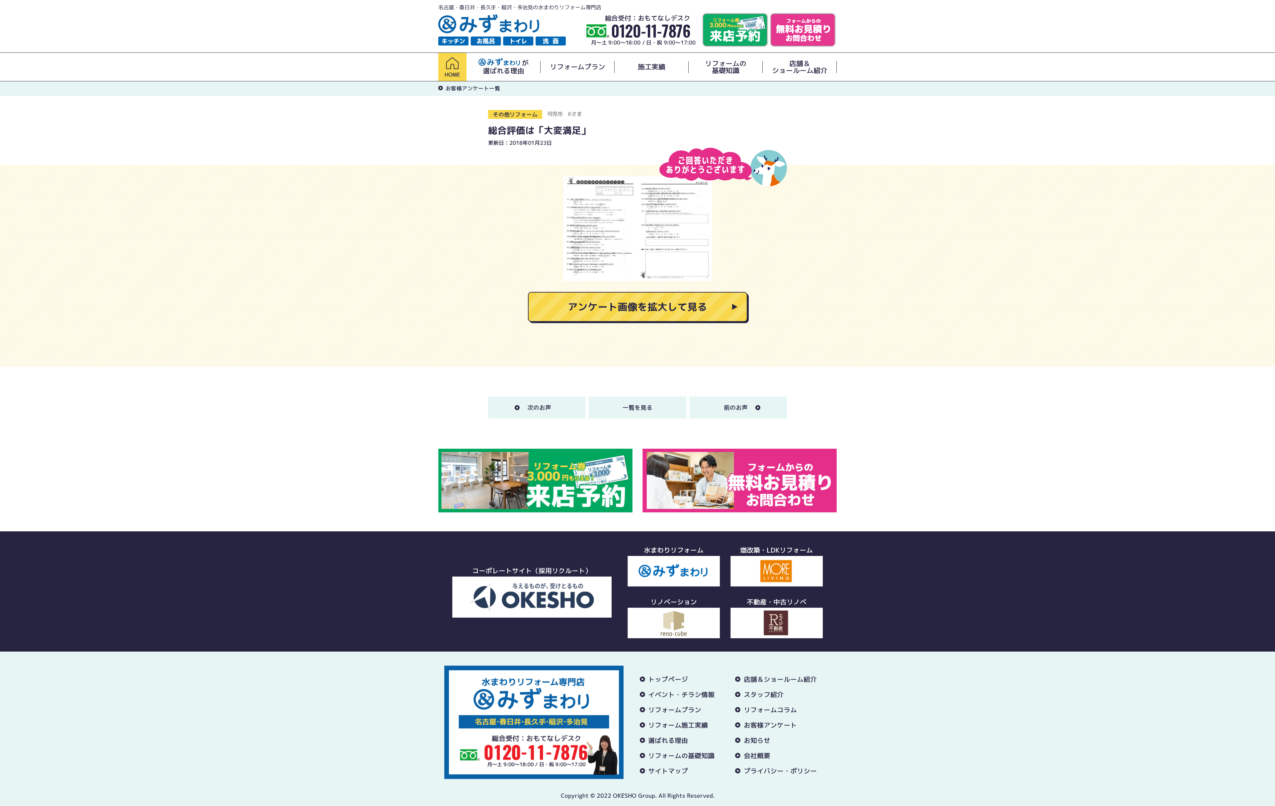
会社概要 (757, 755)
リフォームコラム (770, 709)
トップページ (668, 679)
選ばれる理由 (668, 740)
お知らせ (757, 740)
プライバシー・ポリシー (780, 770)
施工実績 (651, 66)
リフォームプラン (577, 66)
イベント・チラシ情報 (681, 694)
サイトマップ (668, 770)
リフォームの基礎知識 (725, 67)
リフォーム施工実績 (678, 725)
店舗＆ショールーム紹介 (799, 67)
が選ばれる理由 (506, 66)
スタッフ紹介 (764, 694)
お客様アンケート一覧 (473, 88)
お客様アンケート (770, 725)
